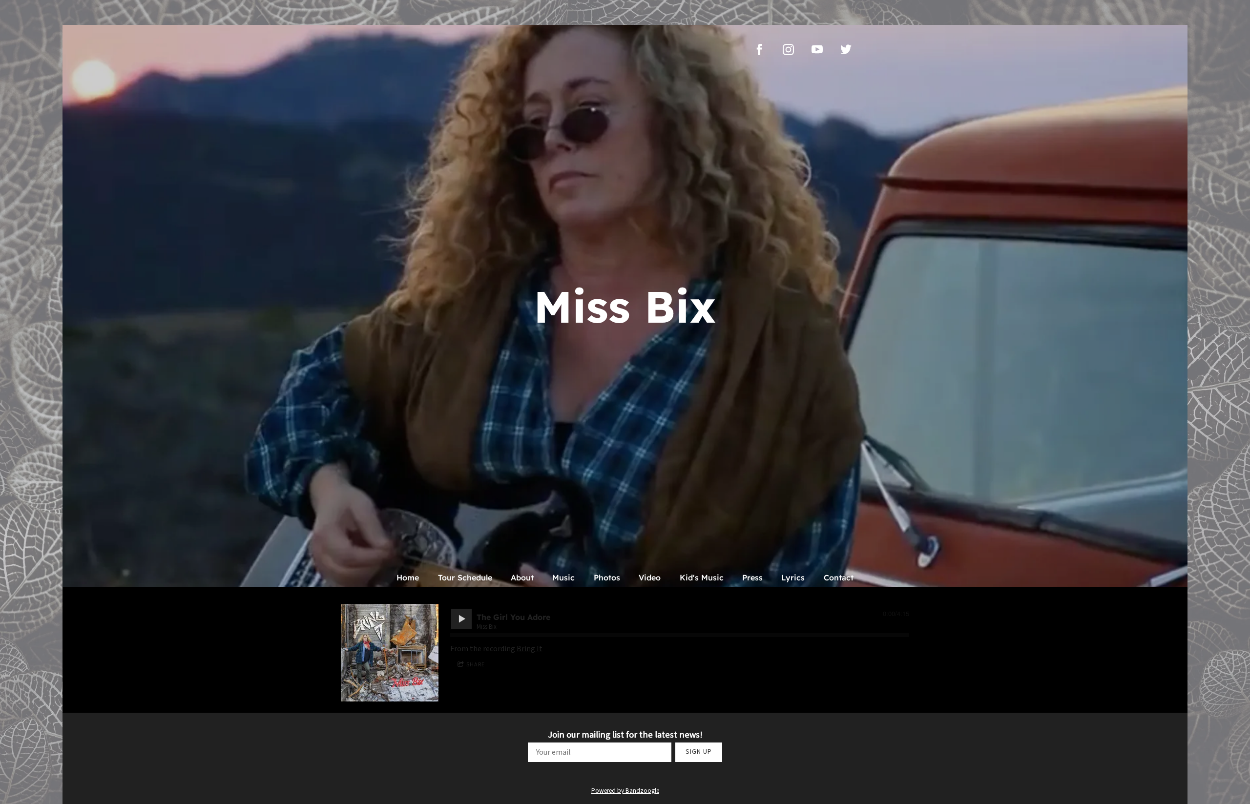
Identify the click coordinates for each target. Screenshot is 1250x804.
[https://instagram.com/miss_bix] (788, 49)
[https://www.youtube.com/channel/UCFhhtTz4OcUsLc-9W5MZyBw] (817, 49)
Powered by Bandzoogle (625, 790)
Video (650, 577)
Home (407, 577)
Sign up (699, 752)
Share (475, 664)
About (522, 577)
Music (563, 577)
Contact (839, 577)
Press (752, 577)
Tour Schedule (465, 577)
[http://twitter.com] (846, 49)
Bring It (529, 648)
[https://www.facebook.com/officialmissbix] (759, 49)
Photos (607, 577)
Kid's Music (702, 577)
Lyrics (793, 577)
